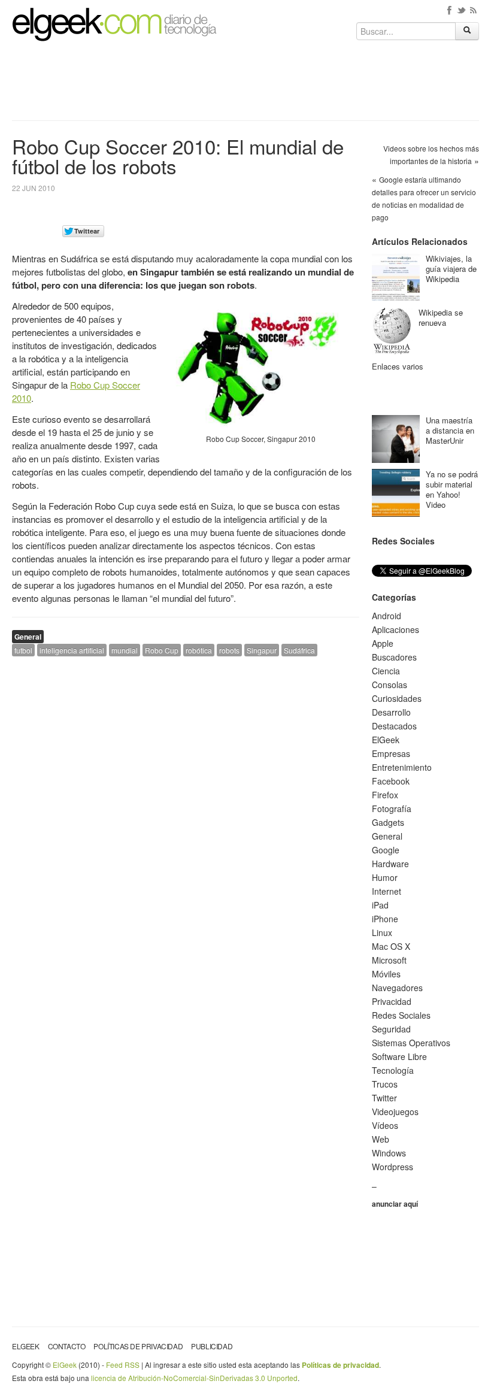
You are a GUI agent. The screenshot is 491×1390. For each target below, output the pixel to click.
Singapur (262, 650)
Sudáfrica (299, 650)
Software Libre (399, 1056)
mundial (124, 650)
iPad (380, 905)
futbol (23, 650)
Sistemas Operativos (411, 1043)
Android (386, 616)
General (27, 636)
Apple (382, 643)
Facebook (391, 781)
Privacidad (391, 1001)
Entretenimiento (402, 767)
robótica (199, 650)
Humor (385, 877)
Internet (386, 891)
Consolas (389, 685)
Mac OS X (391, 946)
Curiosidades (397, 698)
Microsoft (389, 960)
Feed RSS (123, 1364)
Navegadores (397, 988)
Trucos (385, 1084)
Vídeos (385, 1125)
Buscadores (394, 657)
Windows (389, 1153)
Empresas (391, 753)
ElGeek (385, 740)
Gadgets (388, 822)
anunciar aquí (395, 1203)
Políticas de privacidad (138, 1346)
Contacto (67, 1346)
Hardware (390, 864)
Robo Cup (161, 650)
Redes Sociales (401, 1015)
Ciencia (386, 671)
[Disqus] (185, 817)
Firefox (385, 795)
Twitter (384, 1098)
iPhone (385, 919)
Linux (382, 932)
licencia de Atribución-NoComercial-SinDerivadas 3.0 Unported (194, 1378)
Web (380, 1139)
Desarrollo (391, 712)
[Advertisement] (245, 85)
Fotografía (391, 808)
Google (385, 850)
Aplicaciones (395, 629)
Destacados (394, 726)
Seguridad (391, 1029)
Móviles (386, 974)
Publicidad (211, 1346)
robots (229, 650)
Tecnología (393, 1070)
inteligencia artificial (72, 650)
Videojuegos (395, 1112)
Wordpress (392, 1167)
